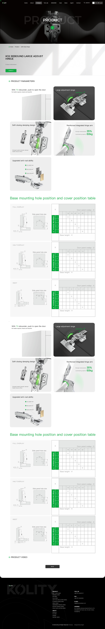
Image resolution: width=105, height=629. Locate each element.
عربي (101, 2)
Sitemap (71, 624)
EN (93, 2)
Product (17, 46)
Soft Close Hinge (25, 46)
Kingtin (82, 624)
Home (11, 46)
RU (98, 2)
